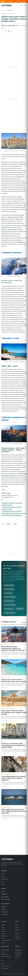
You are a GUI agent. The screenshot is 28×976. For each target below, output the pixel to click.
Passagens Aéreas (9, 585)
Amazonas (17, 929)
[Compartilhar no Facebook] (2, 31)
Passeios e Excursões (9, 597)
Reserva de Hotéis (8, 589)
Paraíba (3, 933)
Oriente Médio (9, 10)
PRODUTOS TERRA (21, 1)
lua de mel (4, 227)
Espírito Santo (18, 950)
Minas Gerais (18, 952)
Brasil (2, 874)
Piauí (2, 938)
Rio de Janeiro (18, 954)
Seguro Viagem (8, 593)
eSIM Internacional (9, 601)
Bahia (2, 927)
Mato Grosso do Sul (6, 956)
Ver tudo (23, 622)
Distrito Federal (5, 950)
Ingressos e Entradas (9, 605)
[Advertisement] (14, 51)
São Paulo (17, 956)
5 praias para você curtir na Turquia (12, 511)
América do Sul (4, 879)
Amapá (16, 927)
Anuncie (3, 909)
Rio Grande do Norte (6, 940)
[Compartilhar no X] (5, 31)
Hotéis (3, 891)
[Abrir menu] (25, 5)
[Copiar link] (11, 31)
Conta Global (19, 608)
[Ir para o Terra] (3, 1)
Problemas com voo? (9, 612)
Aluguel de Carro (8, 608)
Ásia (2, 881)
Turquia (12, 13)
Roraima (17, 936)
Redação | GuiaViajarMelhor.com (9, 25)
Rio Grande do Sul (5, 966)
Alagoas (3, 925)
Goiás (2, 952)
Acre (16, 925)
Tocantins (17, 938)
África (2, 884)
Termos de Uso (5, 914)
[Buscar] (21, 5)
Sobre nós (3, 906)
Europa (3, 876)
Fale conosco (4, 912)
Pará (16, 931)
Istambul (8, 524)
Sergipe (3, 942)
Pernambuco (4, 936)
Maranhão (3, 931)
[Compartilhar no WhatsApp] (8, 31)
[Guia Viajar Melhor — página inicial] (6, 5)
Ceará (2, 929)
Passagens (4, 894)
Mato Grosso (4, 954)
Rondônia (17, 933)
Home (2, 10)
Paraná (3, 964)
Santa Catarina (4, 968)
